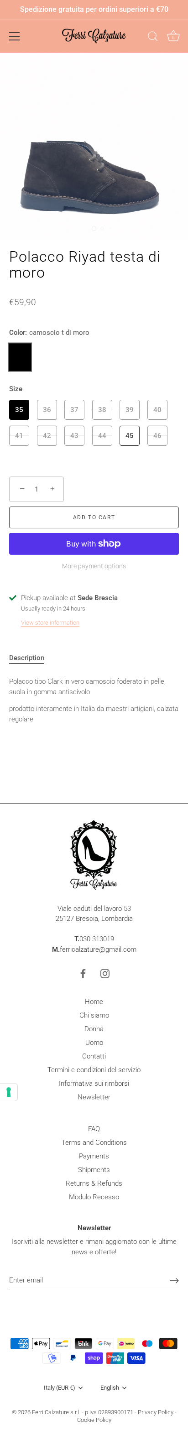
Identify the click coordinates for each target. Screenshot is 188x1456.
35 (19, 410)
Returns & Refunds (94, 1183)
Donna (94, 1029)
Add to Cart (94, 517)
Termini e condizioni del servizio (94, 1070)
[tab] (31, 658)
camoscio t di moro (20, 357)
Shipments (94, 1170)
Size (15, 389)
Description (26, 658)
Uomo (94, 1043)
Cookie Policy (94, 1419)
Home (94, 1002)
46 (157, 436)
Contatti (94, 1056)
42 (47, 436)
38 (102, 410)
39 (129, 410)
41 (19, 436)
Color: (49, 332)
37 (74, 410)
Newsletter (94, 1097)
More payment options (94, 566)
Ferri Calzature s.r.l (55, 1412)
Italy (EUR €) (59, 1387)
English (109, 1387)
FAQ (94, 1129)
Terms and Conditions (94, 1142)
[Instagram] (105, 973)
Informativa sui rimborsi (94, 1083)
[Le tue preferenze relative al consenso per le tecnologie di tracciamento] (8, 1092)
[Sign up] (174, 1280)
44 (102, 436)
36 (47, 410)
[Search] (153, 38)
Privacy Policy (155, 1412)
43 (74, 436)
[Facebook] (83, 973)
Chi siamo (94, 1015)
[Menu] (15, 36)
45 (129, 436)
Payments (94, 1156)
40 (157, 410)
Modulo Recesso (94, 1197)
